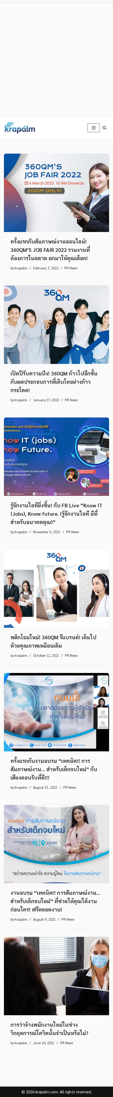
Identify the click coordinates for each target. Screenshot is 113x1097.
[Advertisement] (56, 59)
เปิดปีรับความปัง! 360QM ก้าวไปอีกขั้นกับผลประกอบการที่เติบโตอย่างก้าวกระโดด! (54, 381)
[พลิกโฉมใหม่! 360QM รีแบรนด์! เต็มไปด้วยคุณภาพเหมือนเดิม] (56, 588)
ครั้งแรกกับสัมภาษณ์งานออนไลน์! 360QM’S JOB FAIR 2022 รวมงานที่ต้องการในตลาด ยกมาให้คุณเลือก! (50, 250)
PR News (70, 268)
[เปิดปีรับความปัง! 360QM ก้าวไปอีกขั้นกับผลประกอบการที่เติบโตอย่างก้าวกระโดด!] (56, 325)
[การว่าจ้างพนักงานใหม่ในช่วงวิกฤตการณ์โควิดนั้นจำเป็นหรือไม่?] (56, 976)
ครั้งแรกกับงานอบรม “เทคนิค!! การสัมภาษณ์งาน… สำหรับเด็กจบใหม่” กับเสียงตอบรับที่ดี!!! (54, 769)
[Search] (104, 128)
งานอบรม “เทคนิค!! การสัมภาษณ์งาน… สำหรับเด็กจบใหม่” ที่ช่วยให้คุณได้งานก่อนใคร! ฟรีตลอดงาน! (55, 901)
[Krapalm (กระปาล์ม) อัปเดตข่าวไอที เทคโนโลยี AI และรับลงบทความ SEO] (19, 127)
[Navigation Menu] (94, 127)
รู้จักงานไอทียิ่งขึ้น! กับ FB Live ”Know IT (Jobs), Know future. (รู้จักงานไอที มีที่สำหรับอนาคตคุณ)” (56, 513)
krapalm (21, 268)
